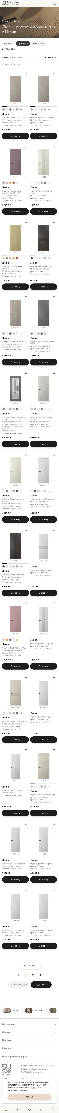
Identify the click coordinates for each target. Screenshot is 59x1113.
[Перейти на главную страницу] (10, 3)
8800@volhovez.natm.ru (32, 1072)
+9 (20, 109)
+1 (20, 183)
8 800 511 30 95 (48, 1065)
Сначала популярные (12, 57)
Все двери (8, 43)
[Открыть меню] (55, 3)
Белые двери (38, 43)
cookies (25, 1082)
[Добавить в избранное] (26, 73)
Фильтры (49, 57)
